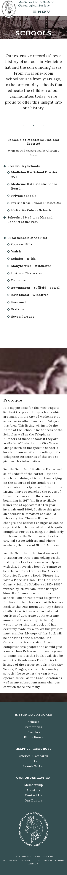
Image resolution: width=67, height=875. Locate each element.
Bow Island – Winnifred (30, 295)
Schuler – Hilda (23, 258)
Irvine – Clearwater (26, 273)
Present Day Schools (23, 166)
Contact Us (33, 795)
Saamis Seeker (33, 766)
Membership (33, 785)
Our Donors (33, 800)
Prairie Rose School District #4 (36, 203)
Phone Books (33, 737)
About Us (33, 790)
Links (33, 761)
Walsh (16, 251)
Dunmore (18, 280)
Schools (33, 722)
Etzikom (17, 309)
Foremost (18, 302)
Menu (44, 12)
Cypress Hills (21, 244)
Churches (33, 732)
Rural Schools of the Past (27, 238)
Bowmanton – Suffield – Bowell (36, 287)
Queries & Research (33, 756)
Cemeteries (33, 727)
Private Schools (23, 195)
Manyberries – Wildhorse (31, 266)
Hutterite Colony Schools (31, 210)
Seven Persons (22, 316)
